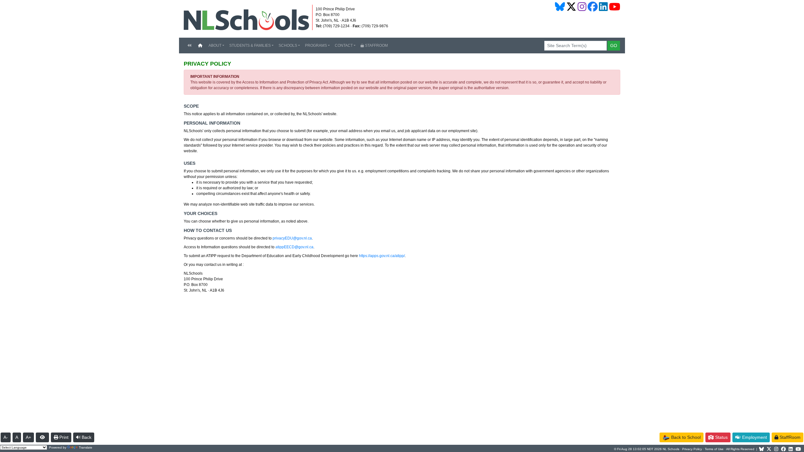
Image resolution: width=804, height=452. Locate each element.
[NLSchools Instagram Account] (582, 6)
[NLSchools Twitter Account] (571, 6)
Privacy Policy (692, 449)
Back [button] (85, 437)
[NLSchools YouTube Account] (614, 6)
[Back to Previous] (189, 45)
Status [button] (721, 437)
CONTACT (344, 45)
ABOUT (215, 45)
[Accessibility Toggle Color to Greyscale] (42, 437)
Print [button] (63, 437)
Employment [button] (754, 437)
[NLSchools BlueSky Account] (560, 6)
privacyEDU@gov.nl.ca (292, 238)
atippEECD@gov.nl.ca (294, 247)
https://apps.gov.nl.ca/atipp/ (382, 256)
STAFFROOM (376, 45)
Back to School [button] (685, 437)
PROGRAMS (316, 45)
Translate (85, 447)
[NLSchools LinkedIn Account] (603, 6)
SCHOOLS (288, 45)
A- (5, 437)
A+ (28, 437)
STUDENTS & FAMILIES (250, 45)
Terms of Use (714, 449)
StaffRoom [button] (789, 437)
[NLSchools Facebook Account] (593, 6)
